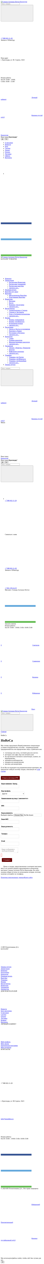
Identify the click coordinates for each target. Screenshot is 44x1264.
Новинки (4, 970)
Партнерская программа (9, 1045)
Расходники (5, 972)
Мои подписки (6, 1047)
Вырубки (4, 978)
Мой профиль (5, 1042)
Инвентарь (4, 985)
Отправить (7, 860)
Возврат (3, 1020)
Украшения (5, 987)
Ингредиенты (5, 984)
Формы (3, 982)
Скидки (3, 1015)
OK (3, 1262)
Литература (5, 989)
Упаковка (4, 980)
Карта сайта (28, 877)
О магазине (5, 1013)
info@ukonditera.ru (7, 1119)
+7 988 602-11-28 (6, 38)
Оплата (3, 1016)
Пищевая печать (6, 976)
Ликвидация (5, 969)
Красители (4, 974)
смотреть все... (14, 288)
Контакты (4, 1022)
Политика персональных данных (12, 877)
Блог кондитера (6, 1011)
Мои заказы (5, 1044)
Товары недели (6, 967)
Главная (3, 732)
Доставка (4, 1018)
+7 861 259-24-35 (11, 588)
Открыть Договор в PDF (10, 778)
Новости (4, 1009)
